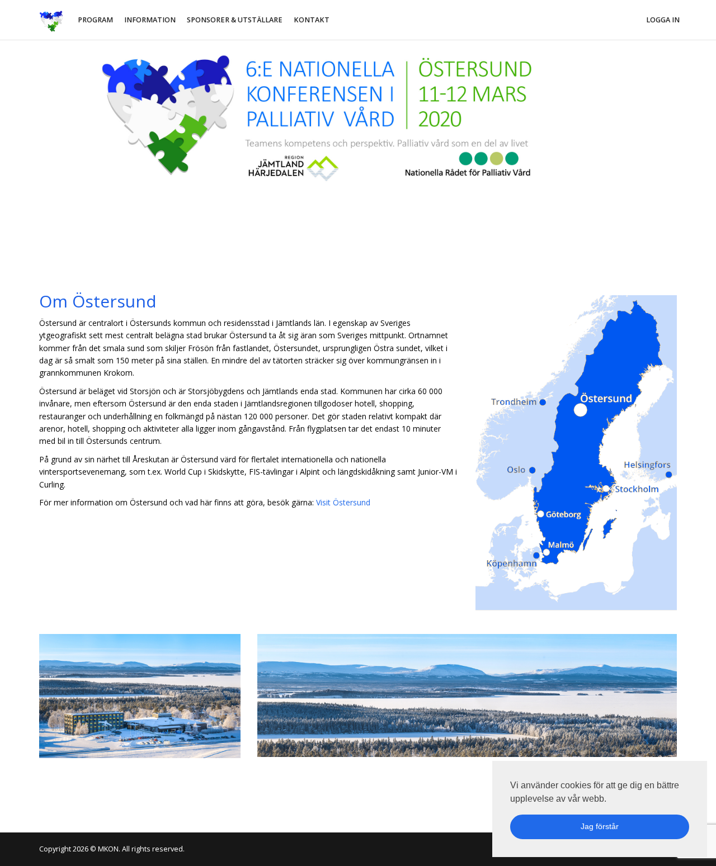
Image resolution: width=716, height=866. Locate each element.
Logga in (663, 20)
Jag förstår (600, 826)
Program (95, 20)
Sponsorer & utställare (234, 20)
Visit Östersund (343, 502)
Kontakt (311, 20)
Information (150, 20)
